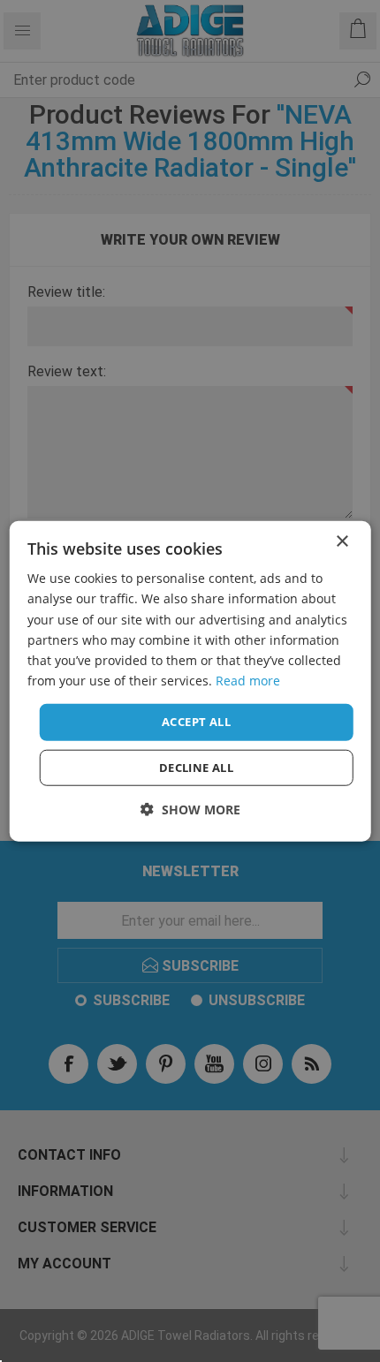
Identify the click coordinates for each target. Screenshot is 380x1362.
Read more (248, 680)
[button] (190, 808)
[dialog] (190, 681)
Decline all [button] (196, 767)
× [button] (341, 542)
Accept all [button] (196, 722)
